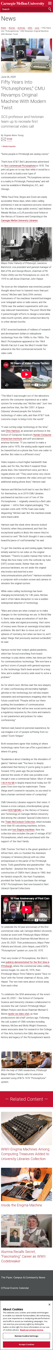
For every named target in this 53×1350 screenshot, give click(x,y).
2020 (30, 28)
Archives (22, 28)
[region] (26, 1325)
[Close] (49, 1304)
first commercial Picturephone (20, 165)
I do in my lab (8, 782)
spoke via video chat (18, 1013)
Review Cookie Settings (26, 1336)
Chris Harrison (13, 430)
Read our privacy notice (31, 1330)
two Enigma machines (23, 829)
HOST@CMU (14, 810)
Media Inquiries (9, 146)
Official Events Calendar (15, 1288)
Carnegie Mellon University (22, 3)
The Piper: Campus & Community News (23, 1277)
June (37, 28)
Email (9, 139)
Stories (12, 28)
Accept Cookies (26, 1344)
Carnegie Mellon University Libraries (19, 220)
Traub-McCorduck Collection (20, 821)
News (8, 18)
